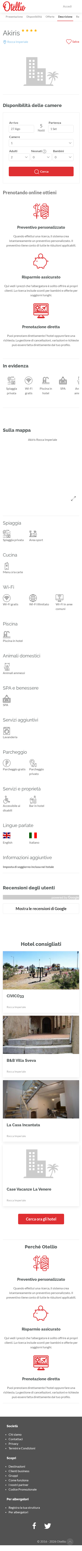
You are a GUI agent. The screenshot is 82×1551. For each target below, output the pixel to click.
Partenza (55, 122)
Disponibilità (34, 16)
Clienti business (19, 1471)
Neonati (37, 151)
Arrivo (13, 122)
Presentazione (14, 16)
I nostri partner (18, 1485)
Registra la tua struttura (24, 1507)
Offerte (50, 16)
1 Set (53, 129)
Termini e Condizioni (22, 1448)
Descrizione (65, 16)
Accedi (67, 6)
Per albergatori (18, 1512)
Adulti (13, 151)
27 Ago (15, 129)
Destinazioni (17, 1466)
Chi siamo (15, 1434)
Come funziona (18, 1480)
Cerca (44, 171)
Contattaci (16, 1439)
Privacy (13, 1443)
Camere (14, 137)
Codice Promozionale (23, 1489)
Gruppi (13, 1475)
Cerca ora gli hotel (41, 1219)
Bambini (58, 151)
